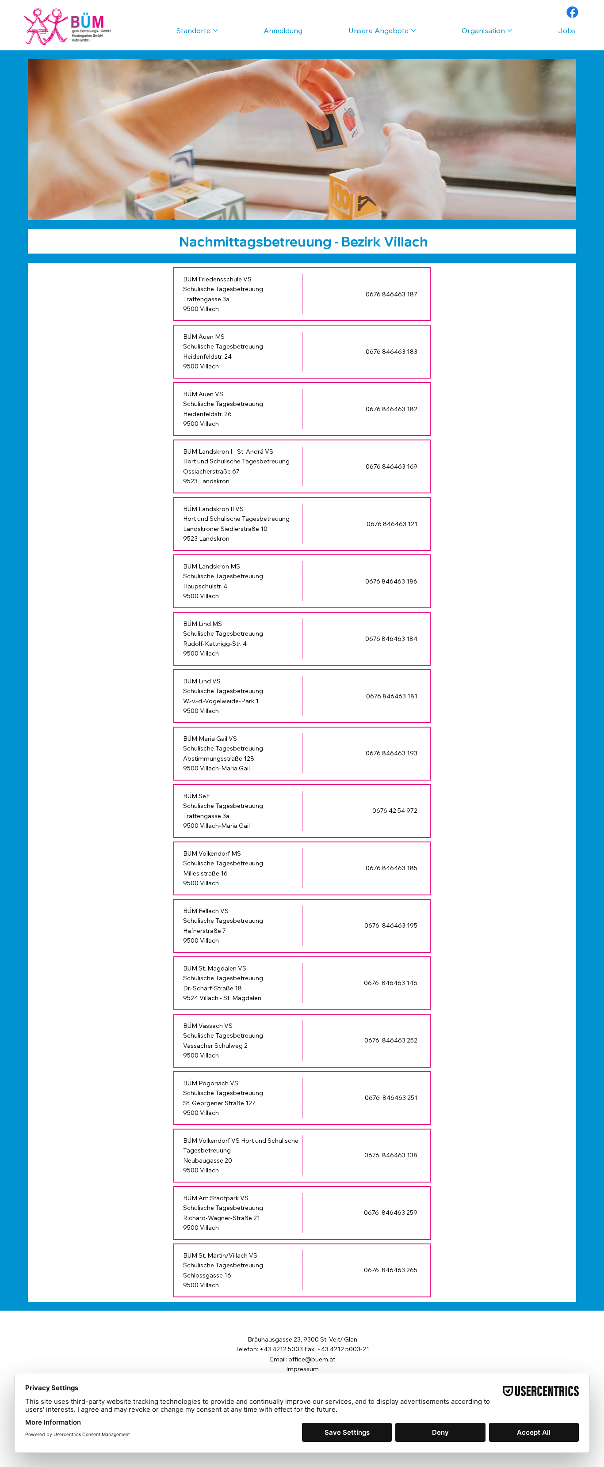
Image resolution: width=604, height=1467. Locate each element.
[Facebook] (572, 12)
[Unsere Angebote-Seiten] (413, 30)
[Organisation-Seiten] (510, 30)
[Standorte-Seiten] (215, 30)
